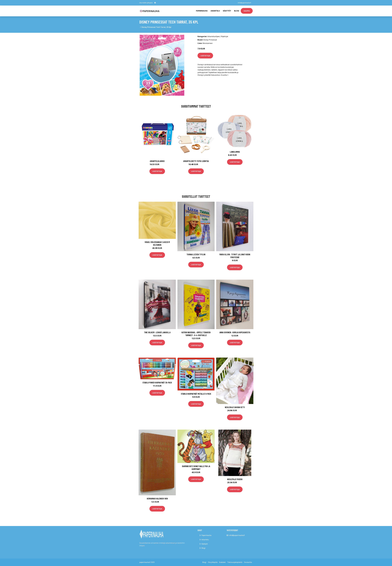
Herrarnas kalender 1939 (157, 498)
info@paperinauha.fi (244, 3)
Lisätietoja (205, 56)
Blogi (236, 11)
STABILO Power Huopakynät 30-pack (157, 382)
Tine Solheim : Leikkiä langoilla (157, 332)
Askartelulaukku (157, 161)
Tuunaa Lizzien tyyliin (196, 254)
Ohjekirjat (224, 36)
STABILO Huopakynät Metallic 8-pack (196, 393)
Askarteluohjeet (213, 36)
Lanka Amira (235, 151)
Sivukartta (248, 562)
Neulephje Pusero (234, 479)
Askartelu (215, 11)
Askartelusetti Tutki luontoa (196, 161)
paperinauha (202, 11)
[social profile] (155, 3)
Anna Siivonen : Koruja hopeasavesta (234, 332)
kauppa (247, 11)
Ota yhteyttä (212, 562)
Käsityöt (227, 11)
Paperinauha (206, 535)
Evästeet (222, 562)
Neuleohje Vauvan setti (235, 407)
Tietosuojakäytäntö (234, 562)
